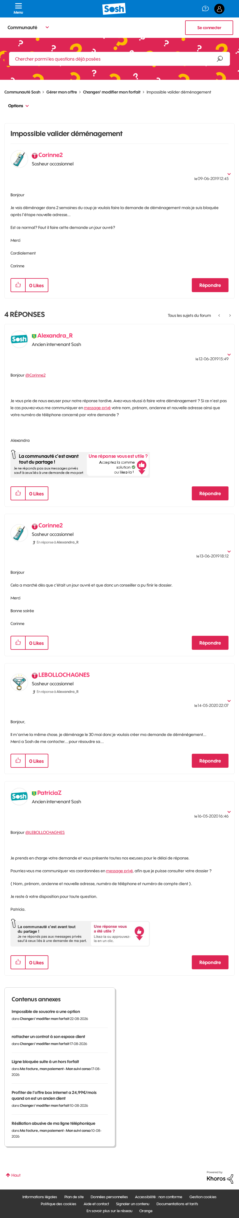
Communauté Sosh (22, 92)
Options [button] (15, 105)
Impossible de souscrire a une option (46, 1011)
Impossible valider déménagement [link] (179, 92)
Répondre (210, 285)
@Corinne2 (35, 375)
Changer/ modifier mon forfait (111, 92)
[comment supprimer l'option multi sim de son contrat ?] (229, 315)
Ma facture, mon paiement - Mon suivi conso (55, 1069)
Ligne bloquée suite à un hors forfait (45, 1061)
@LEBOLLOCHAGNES (45, 832)
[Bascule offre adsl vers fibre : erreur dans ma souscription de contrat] (220, 315)
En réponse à (57, 542)
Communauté (22, 27)
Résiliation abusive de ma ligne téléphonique (53, 1123)
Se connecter (209, 27)
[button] (18, 285)
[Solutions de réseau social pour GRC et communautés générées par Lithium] (220, 1177)
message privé (97, 407)
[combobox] (119, 59)
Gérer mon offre (61, 92)
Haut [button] (16, 1175)
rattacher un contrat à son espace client (48, 1036)
